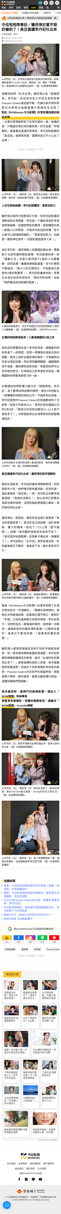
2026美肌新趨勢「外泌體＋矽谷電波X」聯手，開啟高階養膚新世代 (11, 1101)
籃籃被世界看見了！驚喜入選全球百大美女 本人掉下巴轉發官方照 (30, 995)
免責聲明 (22, 1163)
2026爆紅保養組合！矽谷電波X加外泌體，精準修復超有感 (44, 1051)
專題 (26, 7)
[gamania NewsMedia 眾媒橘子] (30, 1191)
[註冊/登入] (57, 3)
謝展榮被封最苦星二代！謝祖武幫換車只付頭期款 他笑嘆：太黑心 (30, 1075)
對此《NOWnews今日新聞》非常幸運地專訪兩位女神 (30, 115)
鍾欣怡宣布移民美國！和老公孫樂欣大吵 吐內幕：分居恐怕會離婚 (49, 1019)
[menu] (58, 7)
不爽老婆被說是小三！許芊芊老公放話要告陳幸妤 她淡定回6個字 (11, 1075)
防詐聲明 (11, 1163)
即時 (11, 7)
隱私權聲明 (35, 1163)
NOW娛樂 (8, 696)
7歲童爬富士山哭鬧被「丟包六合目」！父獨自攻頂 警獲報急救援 (30, 1099)
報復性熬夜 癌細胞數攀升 (11, 1019)
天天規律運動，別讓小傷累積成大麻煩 (49, 995)
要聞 (18, 7)
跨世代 (47, 12)
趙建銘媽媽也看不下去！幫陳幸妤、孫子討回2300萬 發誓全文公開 (49, 1099)
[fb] (19, 1179)
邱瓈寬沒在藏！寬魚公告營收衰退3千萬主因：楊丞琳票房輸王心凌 (11, 995)
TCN (58, 12)
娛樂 (33, 7)
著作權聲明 (48, 1163)
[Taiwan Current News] (40, 3)
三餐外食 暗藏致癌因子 (49, 1073)
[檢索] (51, 3)
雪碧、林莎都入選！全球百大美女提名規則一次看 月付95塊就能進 (15, 1051)
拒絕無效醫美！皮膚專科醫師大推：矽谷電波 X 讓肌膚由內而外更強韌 (44, 1131)
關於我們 (30, 1168)
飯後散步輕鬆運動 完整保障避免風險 (16, 1130)
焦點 (3, 7)
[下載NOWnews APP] (46, 3)
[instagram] (26, 1179)
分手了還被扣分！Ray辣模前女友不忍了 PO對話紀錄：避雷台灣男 (30, 1019)
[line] (33, 1179)
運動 (41, 7)
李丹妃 (37, 949)
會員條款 (19, 1168)
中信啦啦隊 (10, 949)
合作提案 (42, 1168)
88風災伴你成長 (31, 12)
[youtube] (40, 1179)
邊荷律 (25, 949)
